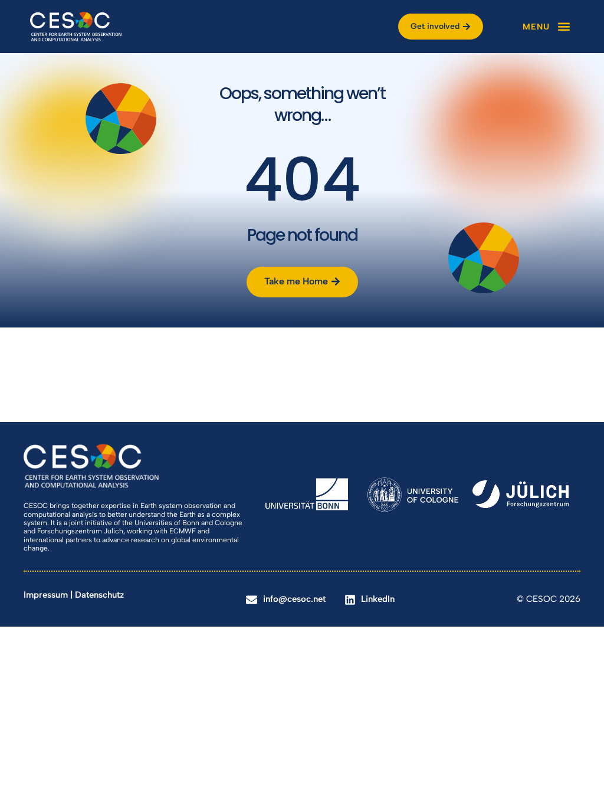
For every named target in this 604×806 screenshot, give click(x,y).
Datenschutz (99, 594)
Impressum (46, 594)
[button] (547, 26)
